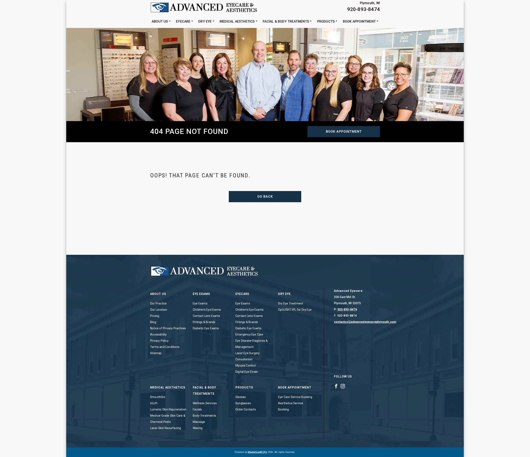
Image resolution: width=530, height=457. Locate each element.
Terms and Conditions (164, 347)
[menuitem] (161, 21)
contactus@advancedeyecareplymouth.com (365, 322)
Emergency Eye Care (249, 334)
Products (326, 21)
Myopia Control (245, 365)
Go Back (265, 196)
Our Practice (158, 303)
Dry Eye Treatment (290, 303)
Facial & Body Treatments (286, 21)
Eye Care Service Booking (295, 397)
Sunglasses (243, 403)
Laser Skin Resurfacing (165, 428)
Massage (199, 421)
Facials (197, 409)
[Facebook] (336, 386)
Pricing (154, 315)
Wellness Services (205, 403)
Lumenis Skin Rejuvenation (168, 409)
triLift (153, 403)
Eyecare (183, 21)
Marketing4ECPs (257, 452)
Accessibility (158, 334)
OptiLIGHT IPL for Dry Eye (295, 309)
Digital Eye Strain (246, 371)
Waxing (197, 428)
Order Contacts (245, 409)
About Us (160, 21)
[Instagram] (343, 386)
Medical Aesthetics (237, 21)
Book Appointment (359, 21)
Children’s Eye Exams (207, 309)
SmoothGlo (157, 397)
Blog (153, 322)
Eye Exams (200, 303)
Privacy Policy (159, 340)
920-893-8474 (363, 9)
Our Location (158, 309)
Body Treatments (204, 415)
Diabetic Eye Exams (206, 328)
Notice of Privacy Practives (168, 328)
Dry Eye (205, 21)
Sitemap (155, 353)
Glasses (240, 397)
